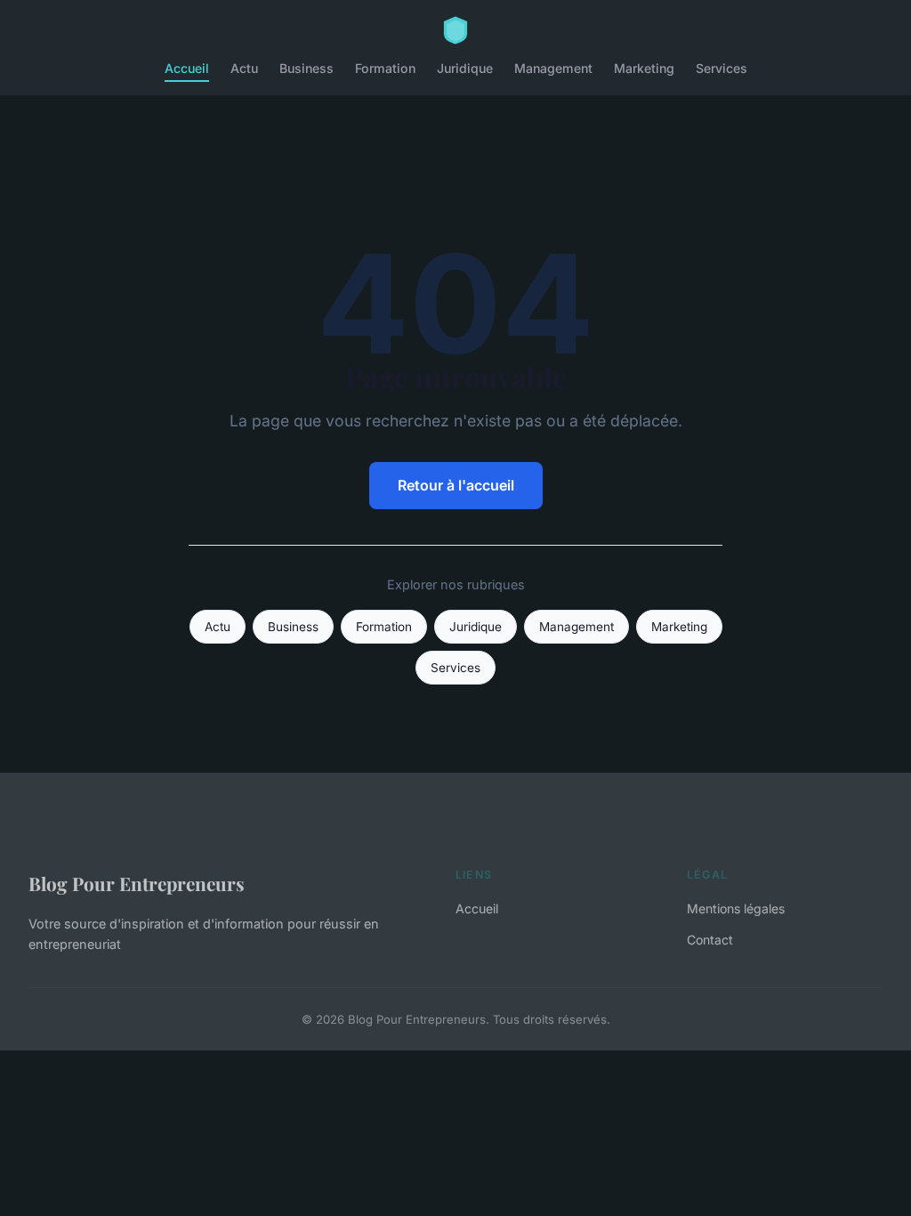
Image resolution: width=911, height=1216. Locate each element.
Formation (385, 68)
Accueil (187, 68)
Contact (710, 939)
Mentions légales (736, 908)
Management (553, 68)
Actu (244, 68)
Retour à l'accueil (456, 485)
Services (721, 68)
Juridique (465, 68)
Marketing (644, 68)
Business (306, 68)
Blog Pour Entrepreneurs (136, 883)
